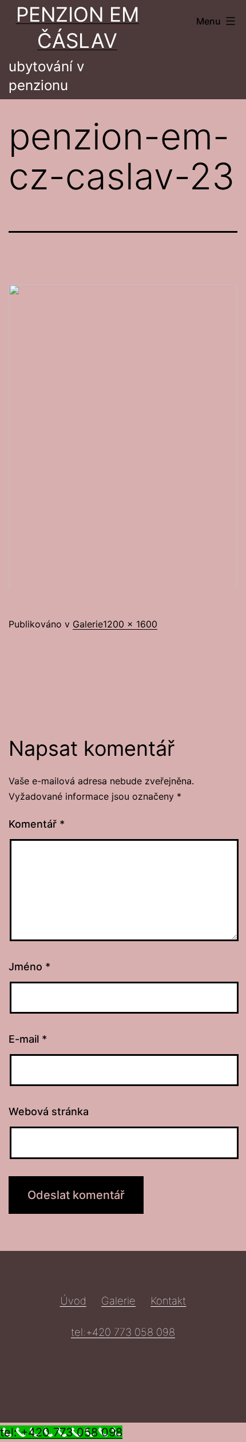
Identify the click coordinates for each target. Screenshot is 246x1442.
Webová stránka (49, 1111)
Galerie (88, 624)
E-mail (28, 1039)
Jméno (29, 967)
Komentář (37, 824)
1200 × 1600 (130, 624)
